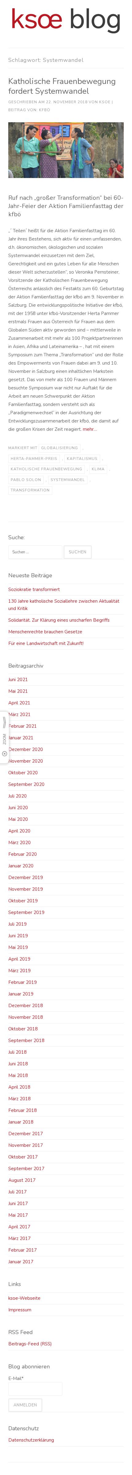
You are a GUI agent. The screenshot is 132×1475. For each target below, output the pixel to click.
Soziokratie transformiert (34, 589)
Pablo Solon (26, 479)
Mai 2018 (18, 1075)
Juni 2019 (18, 936)
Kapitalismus (82, 458)
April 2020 (19, 831)
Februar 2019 (22, 982)
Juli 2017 (17, 1192)
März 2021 (19, 714)
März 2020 (19, 843)
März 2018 (19, 1099)
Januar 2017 (20, 1262)
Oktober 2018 (23, 1029)
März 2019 (19, 971)
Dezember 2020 (25, 749)
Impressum (19, 1310)
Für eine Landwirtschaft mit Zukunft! (45, 643)
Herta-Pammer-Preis (34, 458)
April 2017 (19, 1227)
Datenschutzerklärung (31, 1440)
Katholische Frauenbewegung (46, 469)
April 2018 (19, 1087)
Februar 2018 (22, 1110)
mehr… (90, 429)
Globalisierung (59, 448)
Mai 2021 (18, 691)
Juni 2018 (18, 1064)
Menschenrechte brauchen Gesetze (45, 632)
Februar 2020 (22, 854)
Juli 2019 (17, 924)
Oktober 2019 (23, 901)
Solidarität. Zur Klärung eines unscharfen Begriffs (59, 620)
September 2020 (26, 784)
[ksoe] (66, 32)
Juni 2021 (18, 680)
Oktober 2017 (23, 1157)
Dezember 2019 (25, 877)
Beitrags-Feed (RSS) (30, 1344)
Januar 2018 (20, 1122)
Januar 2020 (20, 866)
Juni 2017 (18, 1203)
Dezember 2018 (25, 1006)
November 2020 (25, 761)
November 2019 (25, 889)
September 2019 (26, 912)
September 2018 (26, 1040)
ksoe (105, 102)
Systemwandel (68, 479)
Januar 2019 (20, 994)
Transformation (30, 490)
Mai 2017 (18, 1215)
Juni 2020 (18, 808)
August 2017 (22, 1180)
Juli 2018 (17, 1052)
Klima (98, 469)
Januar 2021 (20, 738)
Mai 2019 (18, 947)
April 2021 (19, 703)
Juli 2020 (17, 796)
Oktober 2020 (23, 773)
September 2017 (26, 1169)
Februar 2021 (22, 726)
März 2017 (19, 1238)
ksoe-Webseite (24, 1298)
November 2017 (25, 1145)
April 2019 (19, 959)
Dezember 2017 (25, 1134)
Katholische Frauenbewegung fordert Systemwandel (62, 86)
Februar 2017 (22, 1250)
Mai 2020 (18, 819)
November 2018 (25, 1017)
